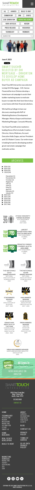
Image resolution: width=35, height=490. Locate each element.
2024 (5, 170)
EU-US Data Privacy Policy (25, 445)
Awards (13, 11)
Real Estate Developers (7, 439)
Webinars (26, 32)
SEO (3, 466)
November (9, 178)
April (7, 189)
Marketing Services (6, 457)
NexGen (26, 24)
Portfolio (24, 420)
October (9, 180)
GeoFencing (6, 464)
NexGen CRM (6, 417)
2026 (5, 166)
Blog (22, 425)
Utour (4, 427)
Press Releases (10, 28)
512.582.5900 (17, 399)
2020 (5, 199)
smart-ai (5, 429)
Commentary (8, 15)
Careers (23, 414)
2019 (5, 200)
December (9, 176)
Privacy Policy (23, 433)
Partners (24, 418)
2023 (6, 172)
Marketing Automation (6, 424)
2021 (5, 197)
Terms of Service (24, 439)
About (23, 412)
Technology (10, 32)
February (9, 191)
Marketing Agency (25, 19)
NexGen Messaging (6, 420)
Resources (26, 28)
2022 (5, 195)
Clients (23, 422)
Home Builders (6, 434)
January (8, 193)
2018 (5, 202)
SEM (3, 468)
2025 (5, 168)
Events (28, 15)
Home (4, 412)
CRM (19, 15)
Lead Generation (9, 19)
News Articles (11, 24)
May (7, 187)
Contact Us (25, 429)
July (7, 183)
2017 (5, 204)
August (8, 182)
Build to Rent (26, 11)
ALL (5, 11)
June (7, 185)
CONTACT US (17, 403)
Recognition (25, 416)
